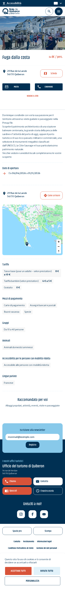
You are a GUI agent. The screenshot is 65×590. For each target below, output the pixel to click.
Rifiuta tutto (46, 571)
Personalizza (32, 581)
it (55, 3)
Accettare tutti (18, 571)
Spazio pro (17, 531)
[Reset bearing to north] (58, 251)
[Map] (32, 230)
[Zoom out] (58, 246)
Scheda (54, 73)
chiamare (49, 87)
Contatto (44, 481)
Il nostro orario (47, 491)
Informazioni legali (44, 541)
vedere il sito (32, 96)
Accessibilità (11, 3)
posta (16, 87)
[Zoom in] (58, 241)
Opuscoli (13, 491)
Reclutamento (28, 541)
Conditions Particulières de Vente (20, 548)
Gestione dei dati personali (46, 548)
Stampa (48, 531)
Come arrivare (54, 196)
